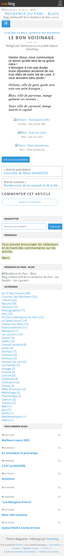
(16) (7, 314)
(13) (15, 324)
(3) (10, 382)
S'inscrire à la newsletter (16, 159)
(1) (7, 406)
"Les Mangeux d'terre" (17, 502)
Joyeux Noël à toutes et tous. (21, 528)
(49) (16, 293)
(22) (9, 300)
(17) (9, 307)
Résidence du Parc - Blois (32, 13)
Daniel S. (20, 544)
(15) (23, 317)
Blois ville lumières (14, 515)
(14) (14, 321)
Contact (15, 548)
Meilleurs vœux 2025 (16, 440)
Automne (8, 479)
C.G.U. (46, 548)
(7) (9, 351)
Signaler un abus (31, 548)
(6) (9, 355)
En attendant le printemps (20, 453)
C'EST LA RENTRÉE (14, 466)
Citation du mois (15, 33)
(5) (9, 358)
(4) (8, 372)
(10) (12, 334)
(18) (9, 303)
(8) (14, 345)
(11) (14, 327)
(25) (19, 297)
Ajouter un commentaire (30, 202)
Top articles (54, 544)
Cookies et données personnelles (20, 551)
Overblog (52, 539)
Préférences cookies (49, 551)
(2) (14, 389)
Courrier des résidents (44, 33)
